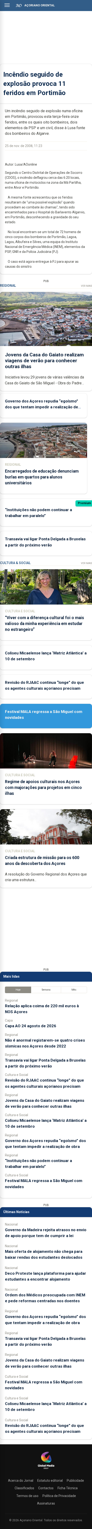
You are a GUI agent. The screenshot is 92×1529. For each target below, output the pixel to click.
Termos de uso (27, 1496)
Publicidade (75, 1480)
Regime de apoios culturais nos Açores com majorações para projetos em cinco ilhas (43, 787)
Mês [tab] (73, 989)
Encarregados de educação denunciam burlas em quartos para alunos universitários (42, 477)
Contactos (46, 1488)
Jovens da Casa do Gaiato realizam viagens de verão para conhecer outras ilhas (44, 360)
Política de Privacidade (59, 1496)
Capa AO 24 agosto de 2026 (30, 1025)
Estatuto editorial (50, 1480)
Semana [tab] (46, 989)
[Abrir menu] (7, 5)
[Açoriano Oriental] (46, 1469)
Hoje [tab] (18, 989)
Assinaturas (46, 1503)
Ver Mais (86, 285)
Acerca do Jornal (20, 1480)
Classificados (24, 1488)
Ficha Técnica (68, 1488)
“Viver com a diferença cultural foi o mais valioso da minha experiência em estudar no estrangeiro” (44, 623)
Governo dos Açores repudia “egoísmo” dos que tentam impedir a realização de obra (41, 407)
